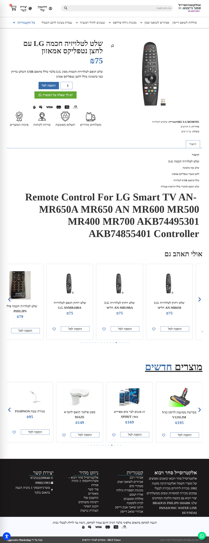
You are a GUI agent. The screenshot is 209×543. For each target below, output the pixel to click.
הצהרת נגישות (89, 510)
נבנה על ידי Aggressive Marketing (24, 540)
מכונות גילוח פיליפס (125, 22)
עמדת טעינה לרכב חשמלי (56, 22)
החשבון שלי (91, 498)
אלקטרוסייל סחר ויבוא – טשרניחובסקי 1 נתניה (83, 479)
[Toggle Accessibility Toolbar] (6, 536)
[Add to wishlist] (163, 329)
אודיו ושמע (136, 494)
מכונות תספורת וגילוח (129, 490)
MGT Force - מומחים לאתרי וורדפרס (101, 540)
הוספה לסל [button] (185, 329)
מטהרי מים (136, 486)
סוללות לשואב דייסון (184, 22)
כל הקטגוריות (26, 23)
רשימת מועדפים (88, 502)
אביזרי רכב (136, 477)
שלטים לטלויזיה (160, 121)
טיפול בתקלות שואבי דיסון (30, 414)
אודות (94, 485)
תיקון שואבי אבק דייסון (129, 507)
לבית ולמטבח (135, 503)
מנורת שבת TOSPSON (79, 411)
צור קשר (93, 489)
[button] (112, 46)
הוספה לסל (49, 85)
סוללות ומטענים (133, 499)
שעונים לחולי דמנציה (92, 22)
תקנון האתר (91, 506)
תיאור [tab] (192, 144)
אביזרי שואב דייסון (131, 511)
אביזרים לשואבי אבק (157, 22)
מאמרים (93, 493)
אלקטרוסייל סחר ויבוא (175, 472)
